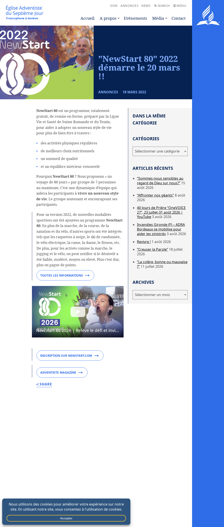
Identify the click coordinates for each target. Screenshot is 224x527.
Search (164, 6)
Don (114, 6)
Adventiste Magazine (58, 372)
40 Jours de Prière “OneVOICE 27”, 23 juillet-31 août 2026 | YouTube (161, 212)
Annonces (129, 6)
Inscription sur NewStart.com (66, 355)
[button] (78, 311)
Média (158, 18)
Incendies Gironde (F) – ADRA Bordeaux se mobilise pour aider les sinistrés (161, 229)
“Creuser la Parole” (152, 249)
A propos (108, 18)
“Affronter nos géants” (155, 195)
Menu (181, 6)
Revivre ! (144, 241)
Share (46, 384)
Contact (179, 18)
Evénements (135, 18)
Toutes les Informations (61, 275)
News (145, 6)
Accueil (87, 18)
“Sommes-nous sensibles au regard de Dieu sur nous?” (160, 180)
